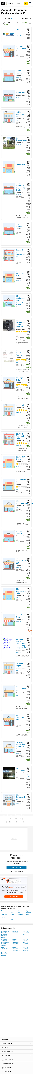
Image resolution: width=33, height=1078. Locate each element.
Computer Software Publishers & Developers (15, 941)
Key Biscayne (28, 911)
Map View (7, 18)
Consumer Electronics (15, 932)
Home (3, 815)
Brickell (12, 914)
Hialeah (3, 911)
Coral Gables (12, 911)
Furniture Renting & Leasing (4, 954)
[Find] (26, 3)
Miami (11, 815)
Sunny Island (27, 915)
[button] (30, 3)
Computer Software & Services (26, 933)
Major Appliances (4, 948)
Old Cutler (4, 918)
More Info (19, 35)
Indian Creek (11, 918)
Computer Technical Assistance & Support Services (5, 942)
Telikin (18, 29)
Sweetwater (4, 914)
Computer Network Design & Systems (25, 941)
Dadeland (20, 914)
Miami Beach (19, 911)
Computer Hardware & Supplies (26, 949)
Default (27, 18)
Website (18, 33)
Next (26, 822)
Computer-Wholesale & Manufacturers (16, 949)
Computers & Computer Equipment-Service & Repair (5, 934)
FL (7, 815)
